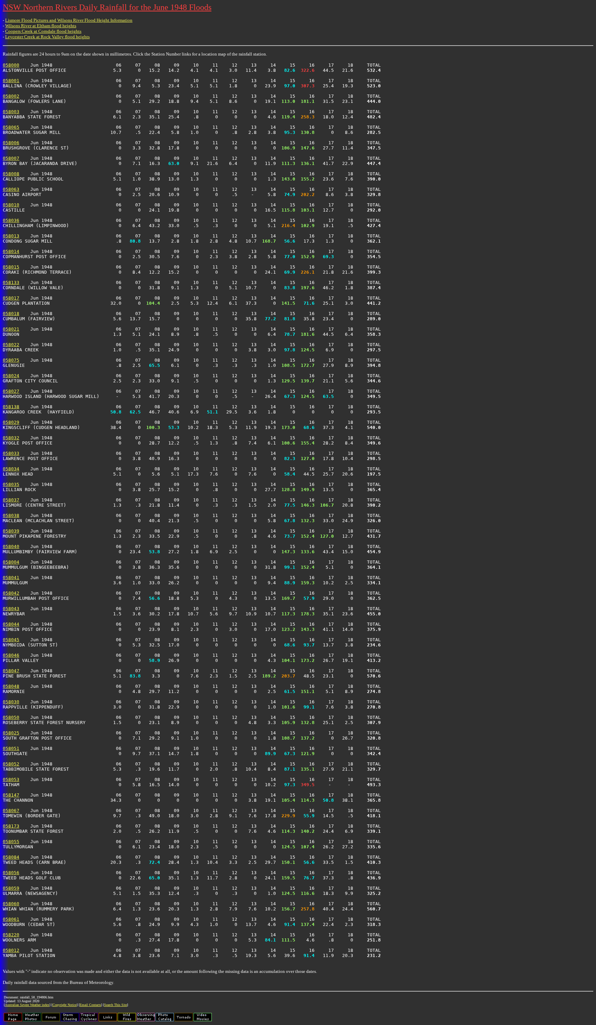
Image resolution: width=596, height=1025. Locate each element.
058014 (11, 251)
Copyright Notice (64, 1005)
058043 (11, 608)
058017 (11, 298)
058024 (11, 375)
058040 (11, 546)
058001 (11, 80)
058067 (11, 810)
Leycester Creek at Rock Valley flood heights (47, 36)
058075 (11, 360)
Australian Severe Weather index (27, 1005)
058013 (11, 235)
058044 (11, 624)
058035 (11, 484)
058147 (11, 795)
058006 (11, 142)
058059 (11, 888)
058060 (11, 903)
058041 (11, 577)
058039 (11, 531)
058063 (11, 189)
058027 (11, 391)
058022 (11, 344)
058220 (11, 934)
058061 (11, 919)
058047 (11, 670)
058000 (11, 65)
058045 (11, 639)
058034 (11, 468)
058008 (11, 173)
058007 (11, 158)
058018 (11, 313)
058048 (11, 686)
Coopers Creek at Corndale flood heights (43, 31)
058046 (11, 655)
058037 (11, 499)
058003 (11, 111)
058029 (11, 422)
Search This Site (115, 1005)
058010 (11, 204)
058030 (11, 701)
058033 (11, 453)
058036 (11, 220)
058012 (11, 950)
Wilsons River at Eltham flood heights (40, 25)
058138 (11, 406)
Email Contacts (90, 1005)
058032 (11, 437)
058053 (11, 779)
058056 (11, 872)
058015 (11, 267)
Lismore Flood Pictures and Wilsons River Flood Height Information (68, 20)
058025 (11, 732)
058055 (11, 841)
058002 (11, 96)
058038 (11, 515)
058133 (11, 282)
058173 (11, 826)
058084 (11, 857)
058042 (11, 593)
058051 (11, 748)
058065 (11, 127)
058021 (11, 329)
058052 (11, 764)
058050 (11, 717)
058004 (11, 562)
